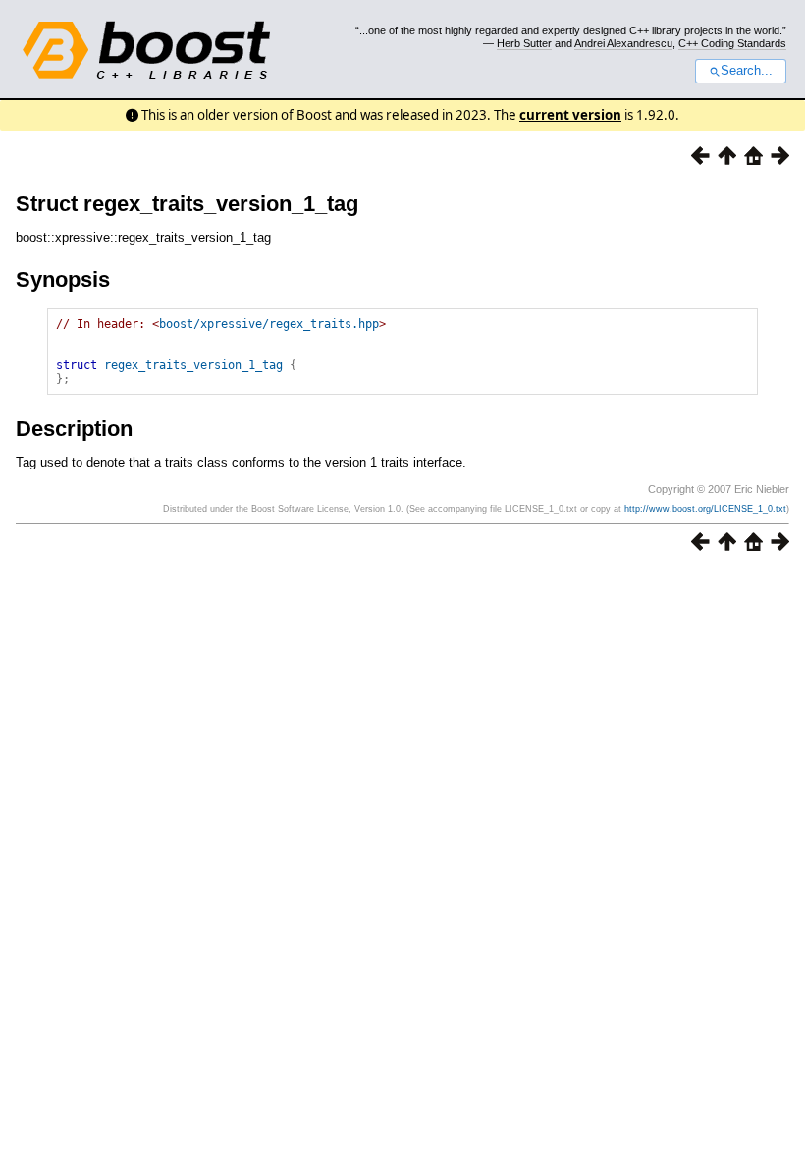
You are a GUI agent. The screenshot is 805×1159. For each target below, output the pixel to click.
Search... (747, 71)
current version (570, 115)
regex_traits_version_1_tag (193, 365)
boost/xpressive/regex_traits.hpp (269, 324)
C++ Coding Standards (732, 43)
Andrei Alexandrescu (623, 43)
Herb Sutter (524, 43)
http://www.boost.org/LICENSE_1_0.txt (705, 509)
